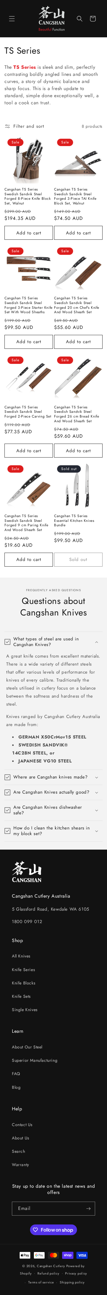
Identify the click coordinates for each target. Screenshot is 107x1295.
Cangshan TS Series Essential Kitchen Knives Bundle (74, 521)
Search (18, 1151)
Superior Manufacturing (34, 1060)
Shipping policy (72, 1282)
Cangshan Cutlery (51, 1266)
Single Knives (25, 1010)
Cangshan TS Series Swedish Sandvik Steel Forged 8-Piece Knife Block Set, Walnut (27, 196)
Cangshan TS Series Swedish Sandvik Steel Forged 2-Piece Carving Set (27, 412)
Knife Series (23, 970)
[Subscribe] (88, 1209)
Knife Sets (21, 996)
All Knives (21, 956)
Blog (16, 1087)
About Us (20, 1138)
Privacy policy (76, 1273)
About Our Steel (27, 1047)
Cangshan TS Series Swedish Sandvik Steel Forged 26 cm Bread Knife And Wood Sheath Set (76, 414)
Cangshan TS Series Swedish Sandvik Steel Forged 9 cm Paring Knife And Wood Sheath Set (26, 523)
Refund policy (48, 1273)
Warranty (20, 1165)
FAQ (16, 1074)
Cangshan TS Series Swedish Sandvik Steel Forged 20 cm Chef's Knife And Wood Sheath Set (76, 305)
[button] (11, 18)
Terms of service (41, 1282)
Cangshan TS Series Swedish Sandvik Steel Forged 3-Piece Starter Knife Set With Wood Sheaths (28, 305)
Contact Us (22, 1125)
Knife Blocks (23, 983)
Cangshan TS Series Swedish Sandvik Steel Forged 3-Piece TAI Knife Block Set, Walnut (75, 196)
